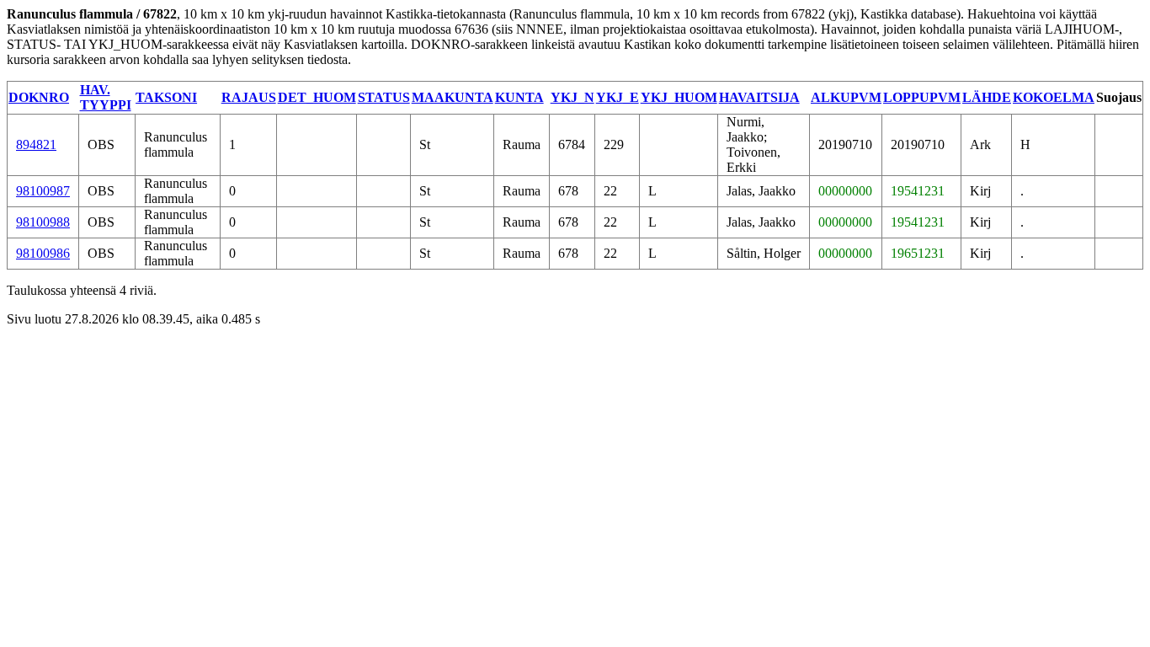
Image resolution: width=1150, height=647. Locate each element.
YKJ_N (572, 97)
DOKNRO (38, 97)
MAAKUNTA (452, 97)
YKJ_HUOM (679, 97)
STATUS (384, 97)
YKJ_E (617, 97)
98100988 (43, 222)
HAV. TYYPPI (105, 97)
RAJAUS (248, 97)
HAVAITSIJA (759, 97)
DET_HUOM (317, 97)
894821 (36, 144)
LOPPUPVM (922, 97)
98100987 (43, 191)
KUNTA (519, 97)
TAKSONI (166, 97)
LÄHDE (986, 97)
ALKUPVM (846, 97)
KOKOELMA (1053, 97)
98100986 (43, 253)
